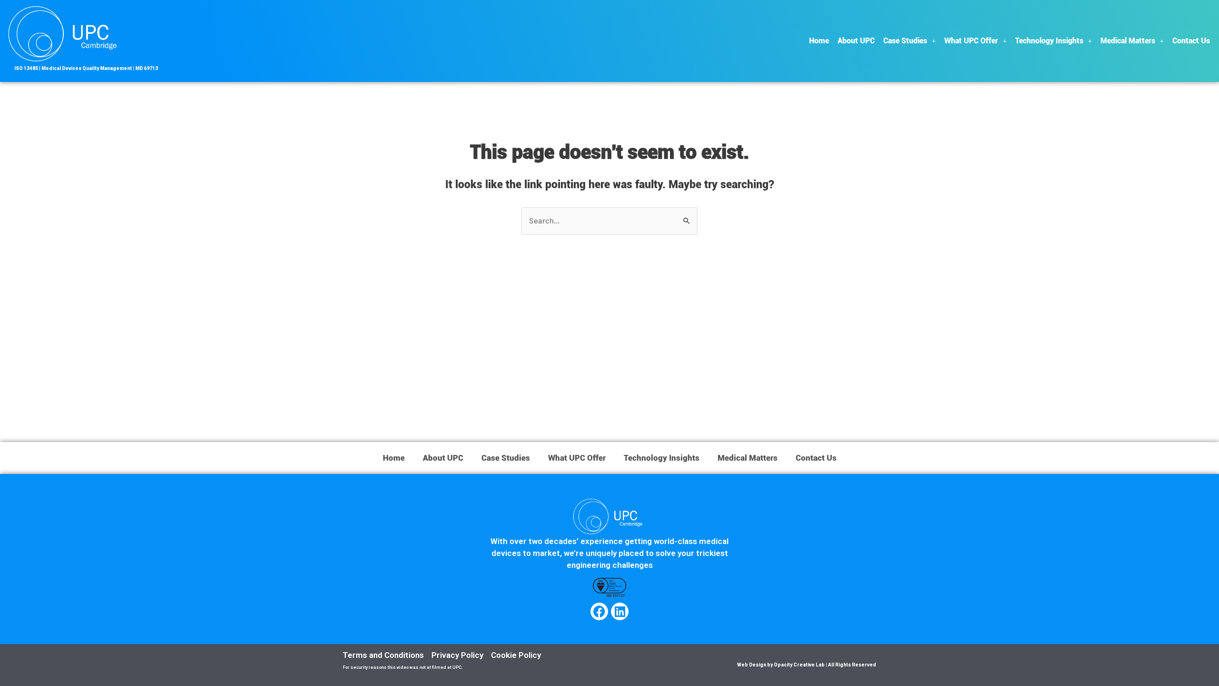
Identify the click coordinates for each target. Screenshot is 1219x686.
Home (819, 40)
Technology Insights (1049, 40)
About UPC (856, 40)
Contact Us (1191, 40)
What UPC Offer (971, 40)
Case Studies (905, 40)
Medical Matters (1127, 40)
